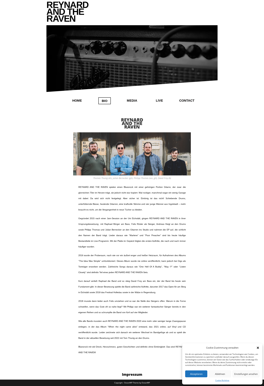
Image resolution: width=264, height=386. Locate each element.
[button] (257, 347)
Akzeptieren (196, 373)
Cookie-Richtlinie (222, 380)
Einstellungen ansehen (246, 373)
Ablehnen (220, 373)
